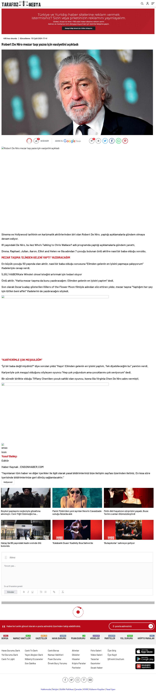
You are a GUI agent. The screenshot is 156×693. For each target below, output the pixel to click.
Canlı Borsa (53, 650)
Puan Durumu (78, 637)
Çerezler (78, 689)
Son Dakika (30, 663)
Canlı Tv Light (8, 659)
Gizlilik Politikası (67, 689)
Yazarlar (95, 659)
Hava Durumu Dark (11, 650)
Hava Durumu (59, 637)
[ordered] (41, 592)
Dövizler (76, 654)
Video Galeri (96, 654)
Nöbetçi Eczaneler (34, 659)
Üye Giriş (112, 650)
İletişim (55, 689)
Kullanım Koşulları (97, 689)
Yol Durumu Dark (10, 654)
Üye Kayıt (112, 654)
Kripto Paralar (146, 637)
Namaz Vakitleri (22, 637)
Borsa (5, 637)
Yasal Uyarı (110, 689)
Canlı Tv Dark (31, 650)
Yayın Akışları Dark (34, 654)
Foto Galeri (96, 650)
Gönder (10, 592)
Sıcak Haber (97, 667)
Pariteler (110, 637)
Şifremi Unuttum (116, 659)
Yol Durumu (126, 637)
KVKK (85, 689)
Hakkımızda (46, 689)
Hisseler (95, 637)
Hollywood (8, 482)
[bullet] (45, 592)
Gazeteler (41, 637)
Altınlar (75, 650)
